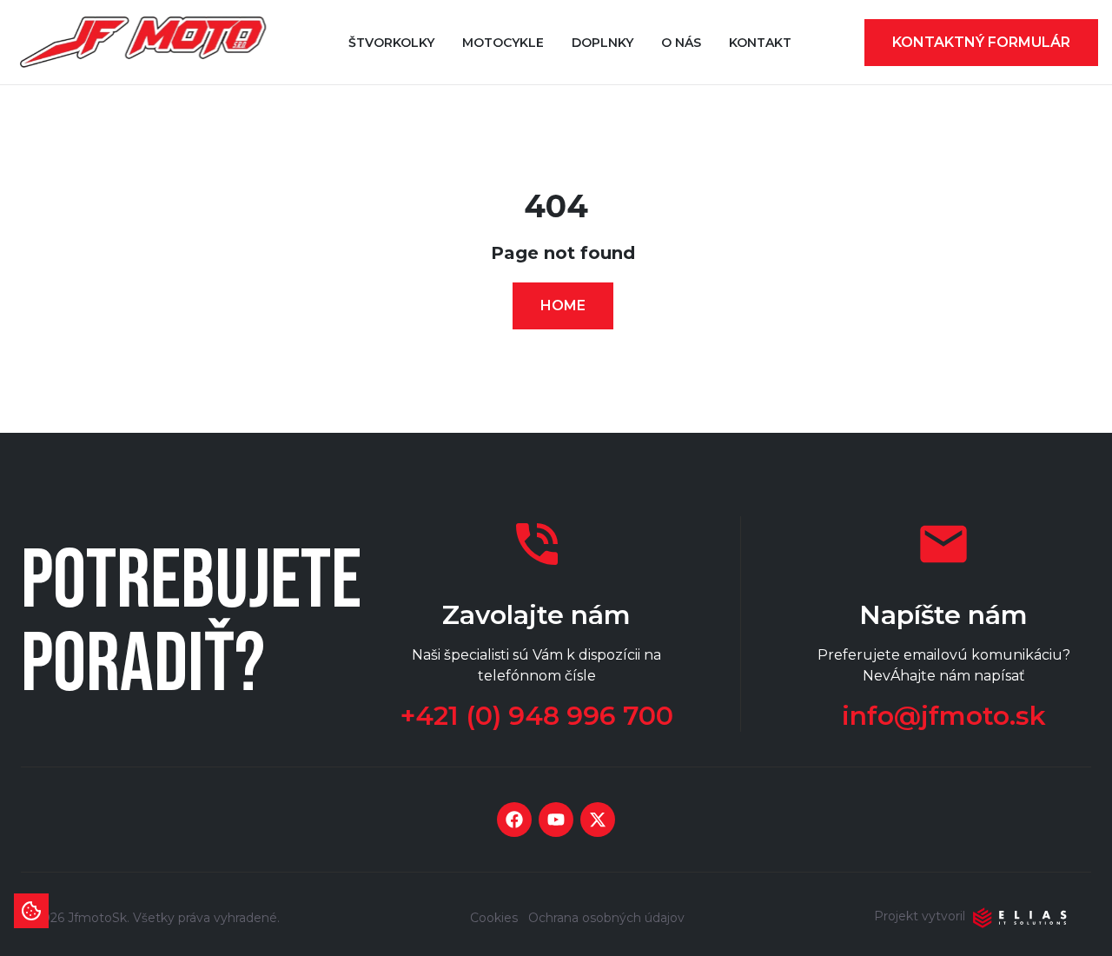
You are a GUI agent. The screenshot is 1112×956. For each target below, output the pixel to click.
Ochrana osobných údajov (606, 918)
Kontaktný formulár (981, 42)
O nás (681, 42)
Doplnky (602, 42)
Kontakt (760, 42)
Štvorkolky (391, 42)
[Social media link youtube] (556, 819)
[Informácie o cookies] (31, 910)
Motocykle (503, 42)
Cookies (494, 918)
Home (563, 305)
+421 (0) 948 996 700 (536, 716)
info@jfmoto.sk (944, 716)
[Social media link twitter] (597, 819)
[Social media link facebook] (514, 819)
